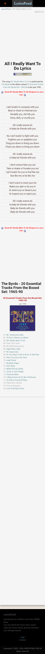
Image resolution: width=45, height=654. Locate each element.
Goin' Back (10, 366)
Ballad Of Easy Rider (14, 369)
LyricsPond (5, 9)
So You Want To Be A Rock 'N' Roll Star (22, 354)
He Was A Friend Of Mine (16, 380)
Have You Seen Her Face (16, 357)
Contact (22, 640)
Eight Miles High (13, 349)
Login (22, 637)
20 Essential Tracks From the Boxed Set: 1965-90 (22, 299)
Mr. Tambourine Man (15, 335)
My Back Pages (12, 363)
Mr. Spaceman (12, 352)
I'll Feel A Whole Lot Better (17, 338)
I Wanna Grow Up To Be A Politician (21, 377)
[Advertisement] (22, 35)
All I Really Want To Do (19, 81)
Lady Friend (11, 360)
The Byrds (6, 84)
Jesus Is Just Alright (15, 371)
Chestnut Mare (12, 374)
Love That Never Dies (15, 388)
